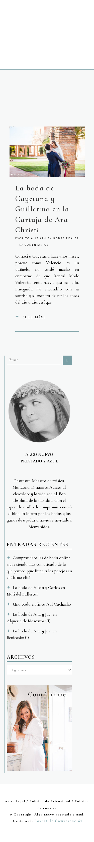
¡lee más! (34, 317)
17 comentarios (34, 245)
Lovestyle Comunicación (59, 821)
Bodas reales (66, 238)
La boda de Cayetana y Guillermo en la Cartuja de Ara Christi (42, 209)
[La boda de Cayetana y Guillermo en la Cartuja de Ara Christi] (47, 152)
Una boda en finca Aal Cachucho (42, 604)
